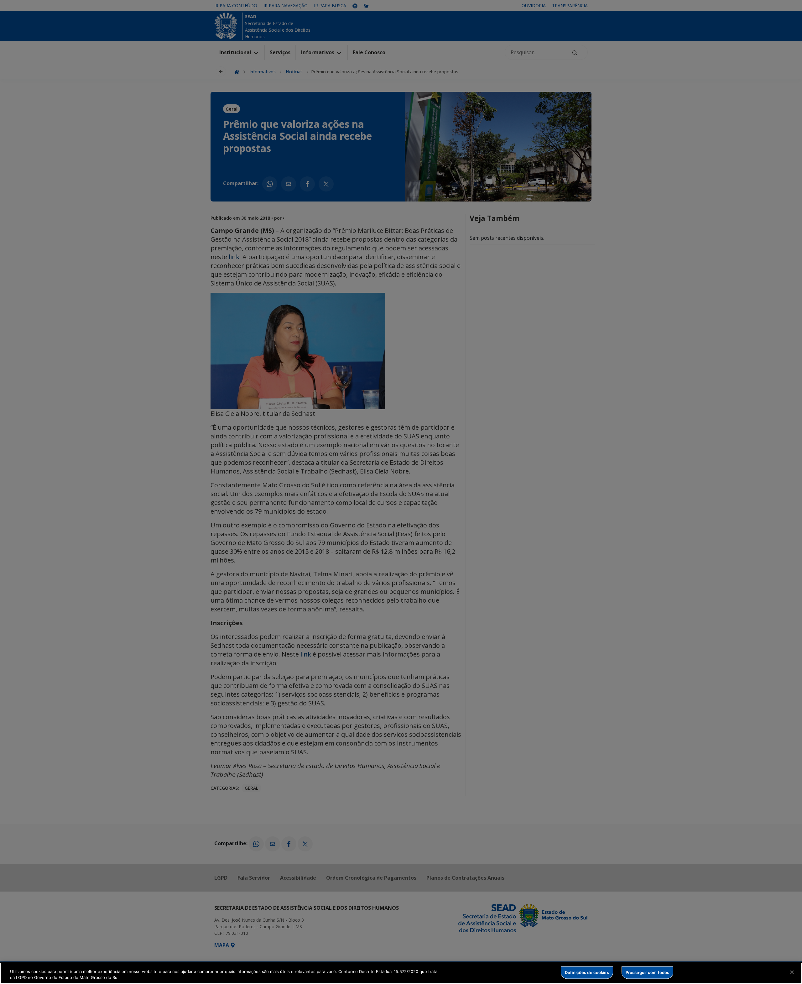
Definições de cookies (587, 972)
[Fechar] (792, 972)
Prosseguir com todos (647, 972)
